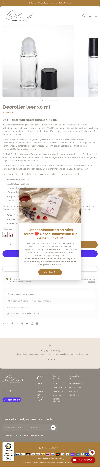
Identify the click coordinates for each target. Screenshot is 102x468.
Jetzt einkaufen (50, 272)
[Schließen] (77, 192)
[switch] (8, 458)
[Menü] (12, 443)
